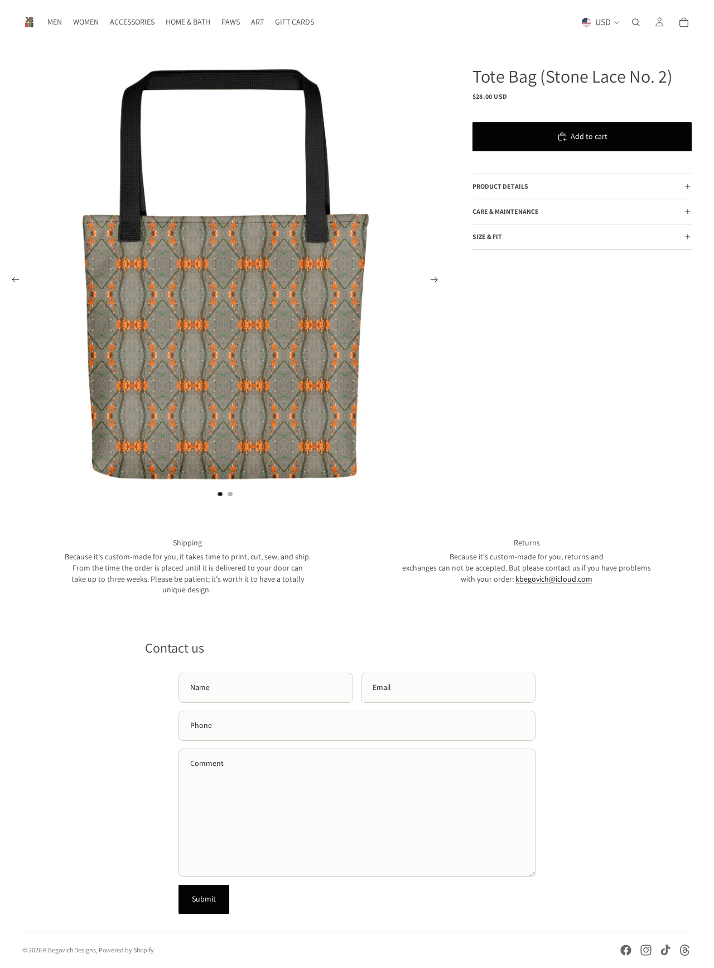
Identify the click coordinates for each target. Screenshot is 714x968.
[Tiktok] (665, 950)
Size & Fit (487, 237)
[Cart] (684, 22)
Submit (204, 899)
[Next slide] (438, 281)
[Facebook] (626, 950)
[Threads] (685, 950)
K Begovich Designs (69, 950)
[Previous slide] (12, 281)
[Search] (636, 22)
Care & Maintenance (505, 212)
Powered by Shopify (126, 950)
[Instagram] (646, 950)
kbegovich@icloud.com (553, 579)
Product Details (500, 187)
